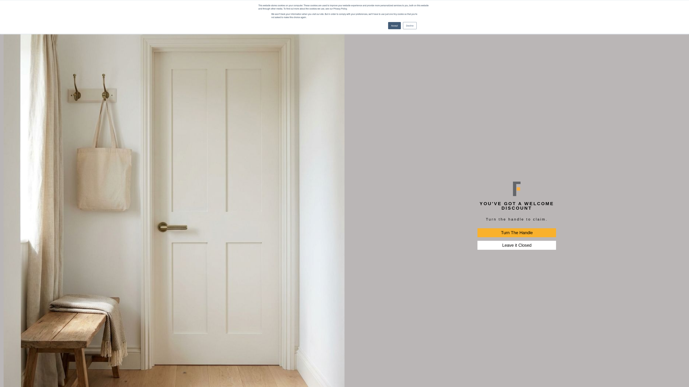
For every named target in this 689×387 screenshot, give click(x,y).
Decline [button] (410, 25)
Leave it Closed (516, 245)
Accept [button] (394, 25)
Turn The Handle (517, 232)
